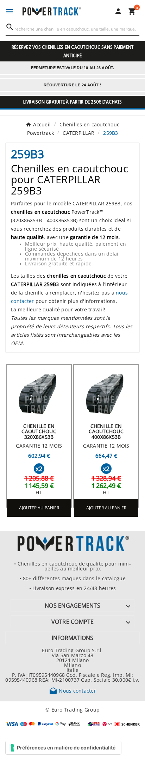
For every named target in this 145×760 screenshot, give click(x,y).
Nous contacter (72, 690)
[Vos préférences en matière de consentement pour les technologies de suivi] (63, 747)
